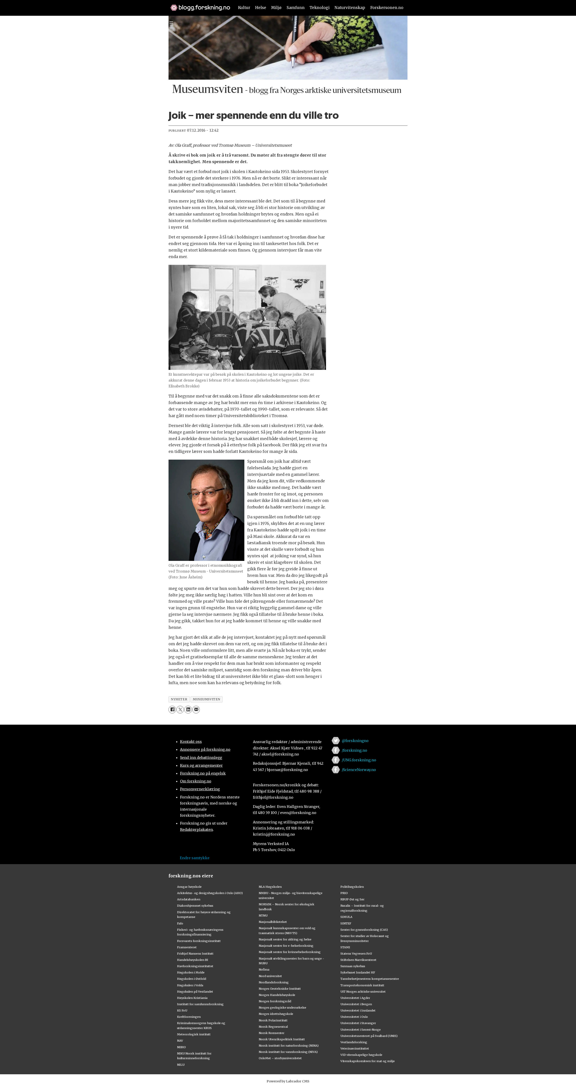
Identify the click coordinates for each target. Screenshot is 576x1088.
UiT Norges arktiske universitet (363, 991)
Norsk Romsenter (271, 1033)
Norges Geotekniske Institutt (280, 988)
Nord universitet (270, 976)
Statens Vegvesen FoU (356, 953)
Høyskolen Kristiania (192, 998)
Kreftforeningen (189, 1016)
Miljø (276, 7)
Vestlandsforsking (353, 1042)
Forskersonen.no (386, 7)
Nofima (264, 969)
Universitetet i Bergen (356, 1004)
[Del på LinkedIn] (188, 709)
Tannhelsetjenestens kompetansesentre (369, 978)
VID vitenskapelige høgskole (361, 1055)
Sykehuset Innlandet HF (357, 972)
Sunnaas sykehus (352, 966)
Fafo (180, 923)
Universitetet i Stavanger (358, 1023)
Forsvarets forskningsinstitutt (199, 941)
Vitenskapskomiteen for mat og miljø (367, 1061)
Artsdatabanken (188, 899)
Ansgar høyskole (189, 886)
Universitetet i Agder (355, 998)
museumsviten (206, 699)
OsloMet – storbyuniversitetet (280, 1058)
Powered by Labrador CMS (288, 1081)
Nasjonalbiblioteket (273, 922)
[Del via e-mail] (196, 709)
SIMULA (346, 917)
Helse (260, 7)
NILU (180, 1064)
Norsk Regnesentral (273, 1026)
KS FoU (182, 1010)
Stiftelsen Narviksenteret (358, 960)
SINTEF (345, 923)
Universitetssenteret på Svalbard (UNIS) (369, 1036)
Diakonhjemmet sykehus (195, 905)
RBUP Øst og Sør (352, 899)
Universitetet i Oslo (354, 1016)
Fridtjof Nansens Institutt (195, 953)
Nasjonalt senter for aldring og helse (285, 939)
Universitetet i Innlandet (358, 1010)
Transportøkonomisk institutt (362, 985)
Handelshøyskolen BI (192, 960)
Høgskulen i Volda (190, 985)
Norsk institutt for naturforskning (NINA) (289, 1045)
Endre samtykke (194, 858)
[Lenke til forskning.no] (198, 5)
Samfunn (296, 7)
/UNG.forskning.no (359, 760)
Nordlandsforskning (274, 982)
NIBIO (181, 1047)
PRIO (344, 893)
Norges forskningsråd (275, 1001)
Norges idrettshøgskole (276, 1014)
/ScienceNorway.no (359, 769)
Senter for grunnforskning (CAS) (364, 929)
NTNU (263, 915)
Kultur (244, 7)
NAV (180, 1040)
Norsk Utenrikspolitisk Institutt (282, 1039)
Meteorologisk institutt (194, 1034)
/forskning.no (354, 750)
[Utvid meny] (171, 23)
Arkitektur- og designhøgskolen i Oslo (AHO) (210, 893)
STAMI (345, 947)
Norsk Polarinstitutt (273, 1020)
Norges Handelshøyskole (277, 995)
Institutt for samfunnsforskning (200, 1004)
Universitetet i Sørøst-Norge (360, 1029)
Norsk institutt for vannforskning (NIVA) (288, 1052)
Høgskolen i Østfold (191, 978)
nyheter (179, 699)
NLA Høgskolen (270, 886)
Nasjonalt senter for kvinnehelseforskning (290, 952)
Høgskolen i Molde (191, 972)
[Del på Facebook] (172, 709)
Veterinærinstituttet (354, 1048)
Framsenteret (187, 947)
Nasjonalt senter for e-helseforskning (286, 945)
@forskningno (355, 740)
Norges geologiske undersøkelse (282, 1007)
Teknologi (320, 7)
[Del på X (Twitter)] (180, 709)
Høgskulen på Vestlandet (195, 991)
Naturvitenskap (350, 7)
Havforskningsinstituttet (195, 966)
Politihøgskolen (352, 886)
